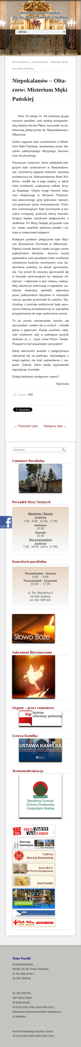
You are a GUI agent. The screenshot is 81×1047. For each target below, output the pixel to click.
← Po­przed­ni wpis (27, 426)
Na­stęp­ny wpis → (53, 426)
